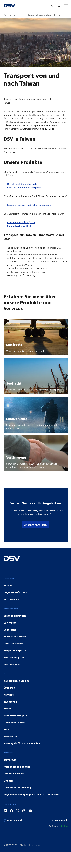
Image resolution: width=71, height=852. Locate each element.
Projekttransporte (15, 650)
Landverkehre (16, 418)
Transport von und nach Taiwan (44, 15)
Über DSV (9, 688)
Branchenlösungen (15, 616)
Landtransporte (13, 643)
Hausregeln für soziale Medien (22, 743)
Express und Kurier (15, 636)
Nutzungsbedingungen (17, 767)
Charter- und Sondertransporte (24, 187)
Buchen (8, 585)
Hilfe (6, 729)
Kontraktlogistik (14, 657)
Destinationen (11, 15)
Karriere (9, 695)
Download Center (14, 722)
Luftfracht (14, 344)
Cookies (8, 781)
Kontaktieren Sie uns (16, 681)
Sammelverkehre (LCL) (20, 226)
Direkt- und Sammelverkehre (23, 184)
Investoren (10, 702)
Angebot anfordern (35, 525)
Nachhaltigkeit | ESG (16, 715)
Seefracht (13, 383)
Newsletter (10, 736)
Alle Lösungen (12, 664)
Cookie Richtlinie (14, 773)
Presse (8, 708)
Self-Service (11, 599)
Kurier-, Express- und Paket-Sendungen (29, 205)
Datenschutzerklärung (17, 787)
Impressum (10, 759)
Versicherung (16, 457)
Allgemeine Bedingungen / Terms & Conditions (31, 794)
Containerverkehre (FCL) (21, 222)
